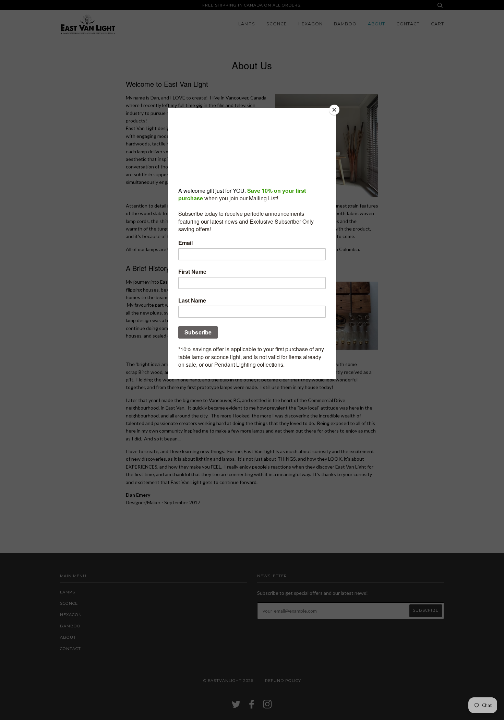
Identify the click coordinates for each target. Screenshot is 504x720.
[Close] (334, 110)
